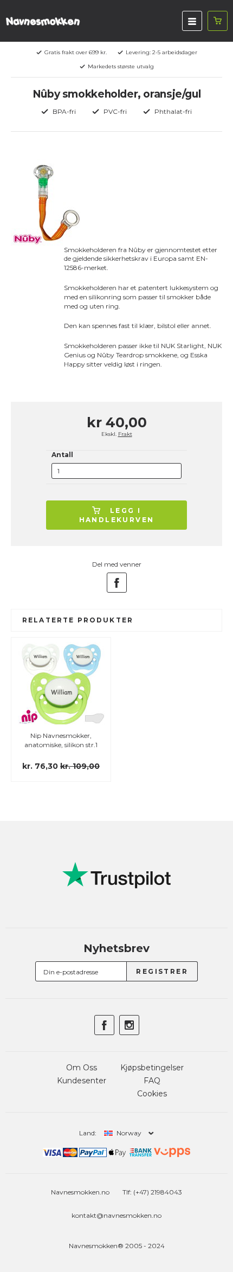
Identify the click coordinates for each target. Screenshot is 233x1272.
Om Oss (81, 1067)
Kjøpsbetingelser (152, 1067)
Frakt (125, 434)
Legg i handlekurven (116, 515)
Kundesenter (81, 1080)
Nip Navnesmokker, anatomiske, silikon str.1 (61, 740)
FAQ (152, 1080)
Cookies (152, 1093)
